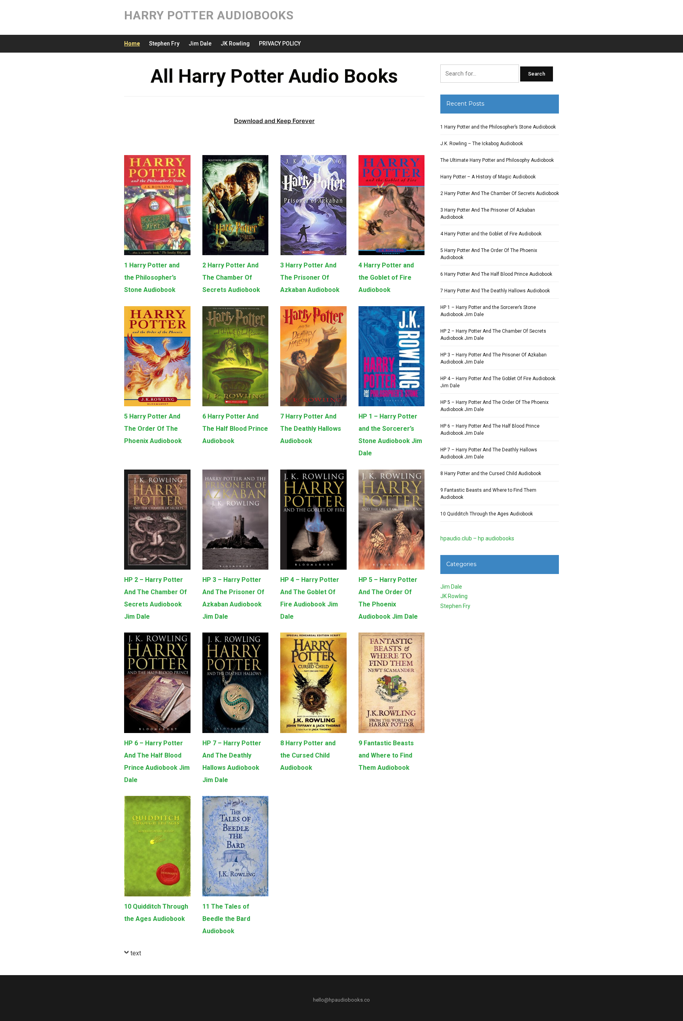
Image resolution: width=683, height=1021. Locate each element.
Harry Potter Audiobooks (209, 15)
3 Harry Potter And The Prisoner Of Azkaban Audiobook (310, 277)
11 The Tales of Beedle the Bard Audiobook (226, 919)
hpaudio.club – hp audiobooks (477, 538)
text (135, 953)
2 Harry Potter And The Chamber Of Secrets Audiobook (231, 277)
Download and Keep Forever (274, 121)
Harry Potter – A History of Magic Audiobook (488, 177)
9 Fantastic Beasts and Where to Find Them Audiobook (386, 755)
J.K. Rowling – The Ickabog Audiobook (481, 143)
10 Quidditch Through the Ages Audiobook (486, 514)
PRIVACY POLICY (280, 43)
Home (132, 43)
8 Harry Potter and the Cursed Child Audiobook (308, 755)
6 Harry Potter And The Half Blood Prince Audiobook (235, 429)
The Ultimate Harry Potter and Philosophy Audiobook (497, 160)
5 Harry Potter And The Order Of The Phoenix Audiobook (153, 429)
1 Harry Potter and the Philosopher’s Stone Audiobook (151, 277)
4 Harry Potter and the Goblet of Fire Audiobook (386, 277)
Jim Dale (200, 43)
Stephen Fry (164, 43)
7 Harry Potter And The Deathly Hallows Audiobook (310, 429)
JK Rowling (235, 43)
